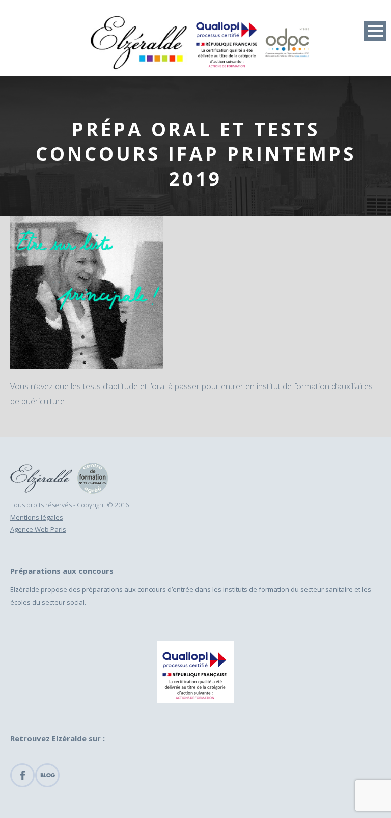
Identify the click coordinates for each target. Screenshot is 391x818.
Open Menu (375, 31)
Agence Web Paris (38, 529)
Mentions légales (36, 517)
